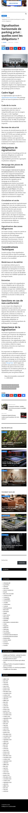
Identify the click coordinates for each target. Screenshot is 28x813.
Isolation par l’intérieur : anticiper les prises (14, 655)
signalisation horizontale (9, 97)
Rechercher (4, 560)
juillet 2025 (6, 700)
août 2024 (5, 720)
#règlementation (14, 386)
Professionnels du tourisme (10, 636)
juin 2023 (5, 745)
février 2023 (6, 752)
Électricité (6, 609)
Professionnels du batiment (10, 634)
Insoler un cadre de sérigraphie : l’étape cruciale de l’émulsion (11, 462)
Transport (6, 643)
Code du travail (7, 595)
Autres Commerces (8, 590)
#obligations (15, 384)
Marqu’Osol (9, 363)
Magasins (5, 625)
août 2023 (5, 741)
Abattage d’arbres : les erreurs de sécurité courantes (12, 443)
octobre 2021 (6, 780)
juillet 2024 (6, 722)
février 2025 (6, 709)
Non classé (6, 631)
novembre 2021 (7, 779)
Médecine (5, 627)
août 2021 (5, 784)
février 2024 (6, 730)
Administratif (6, 583)
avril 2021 (5, 791)
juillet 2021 (6, 786)
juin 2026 (5, 681)
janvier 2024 (6, 732)
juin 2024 (5, 723)
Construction (5, 496)
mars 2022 (6, 771)
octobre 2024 (6, 716)
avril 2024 (5, 727)
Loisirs (5, 624)
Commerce (6, 597)
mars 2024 (6, 729)
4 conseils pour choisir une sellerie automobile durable (12, 546)
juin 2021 (5, 787)
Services (4, 15)
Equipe (5, 613)
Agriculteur (6, 584)
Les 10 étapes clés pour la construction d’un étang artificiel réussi (13, 527)
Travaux (4, 432)
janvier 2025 (6, 711)
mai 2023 (5, 746)
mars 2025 (6, 707)
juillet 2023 (6, 743)
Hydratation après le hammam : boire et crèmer (13, 482)
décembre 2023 (7, 734)
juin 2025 (5, 702)
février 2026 (6, 688)
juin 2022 (5, 766)
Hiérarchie (6, 617)
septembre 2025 (7, 697)
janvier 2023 (6, 754)
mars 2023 (6, 750)
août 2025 (5, 698)
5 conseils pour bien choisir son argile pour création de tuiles (13, 507)
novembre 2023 (7, 736)
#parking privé (5, 386)
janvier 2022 (6, 775)
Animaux (5, 586)
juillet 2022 (6, 764)
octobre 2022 (6, 759)
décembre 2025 (7, 691)
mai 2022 (5, 768)
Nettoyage (6, 629)
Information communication (10, 622)
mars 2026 (6, 686)
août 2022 (5, 762)
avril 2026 (5, 684)
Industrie (5, 620)
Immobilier (6, 618)
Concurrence (6, 601)
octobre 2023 (6, 738)
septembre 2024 (7, 718)
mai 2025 (5, 704)
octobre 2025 (6, 695)
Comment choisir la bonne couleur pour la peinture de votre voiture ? (10, 417)
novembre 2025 (7, 693)
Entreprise (6, 611)
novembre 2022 (7, 757)
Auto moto (5, 534)
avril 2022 (5, 770)
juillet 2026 (6, 679)
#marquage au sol (6, 384)
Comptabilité (6, 599)
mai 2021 (5, 789)
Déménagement (7, 608)
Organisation (6, 633)
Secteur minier (7, 640)
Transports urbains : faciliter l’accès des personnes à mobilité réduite (17, 408)
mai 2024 (5, 725)
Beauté (5, 592)
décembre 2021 (7, 777)
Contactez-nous (5, 804)
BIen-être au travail (8, 593)
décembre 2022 (7, 755)
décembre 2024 (7, 713)
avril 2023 (5, 748)
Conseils (4, 451)
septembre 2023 (7, 739)
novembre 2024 (7, 714)
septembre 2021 (7, 782)
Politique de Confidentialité (8, 806)
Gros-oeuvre (6, 615)
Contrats (5, 606)
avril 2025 (5, 705)
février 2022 (6, 773)
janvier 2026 (6, 689)
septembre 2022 (7, 761)
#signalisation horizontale (9, 388)
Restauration (6, 638)
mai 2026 (5, 682)
